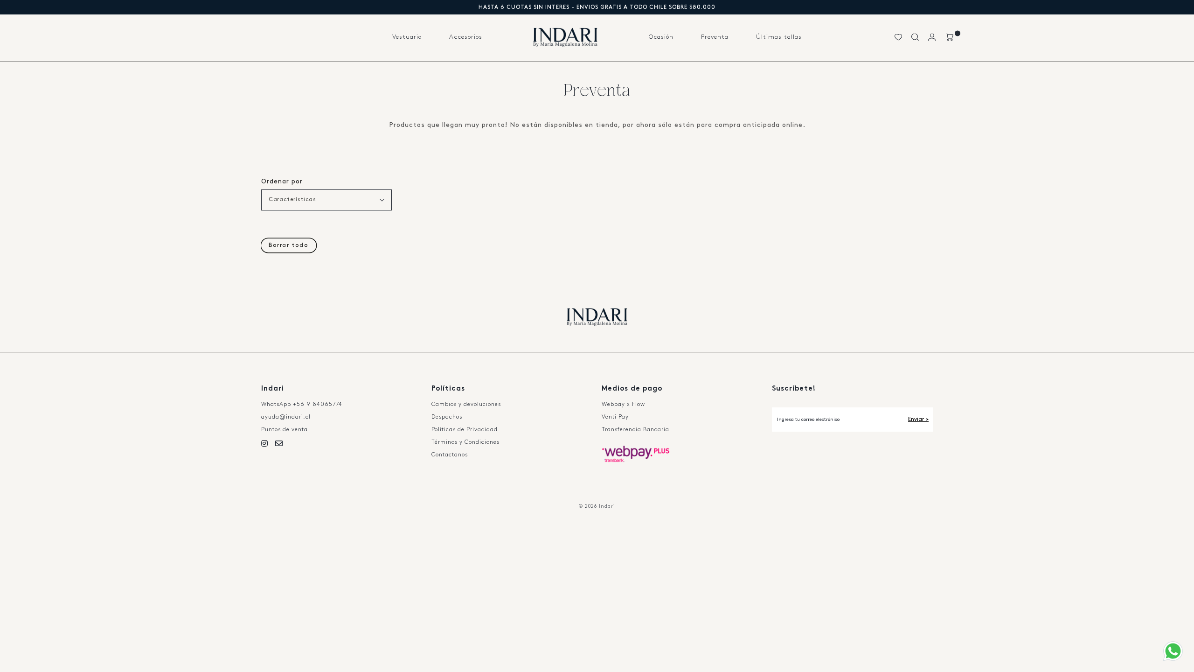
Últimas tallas (779, 37)
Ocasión (661, 37)
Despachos (446, 417)
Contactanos (449, 454)
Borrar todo (289, 245)
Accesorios (465, 37)
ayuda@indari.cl (286, 417)
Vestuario (407, 37)
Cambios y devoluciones (466, 404)
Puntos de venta (284, 429)
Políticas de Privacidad (464, 429)
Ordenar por (282, 181)
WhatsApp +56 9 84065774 (301, 404)
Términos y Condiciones (465, 442)
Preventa (715, 37)
